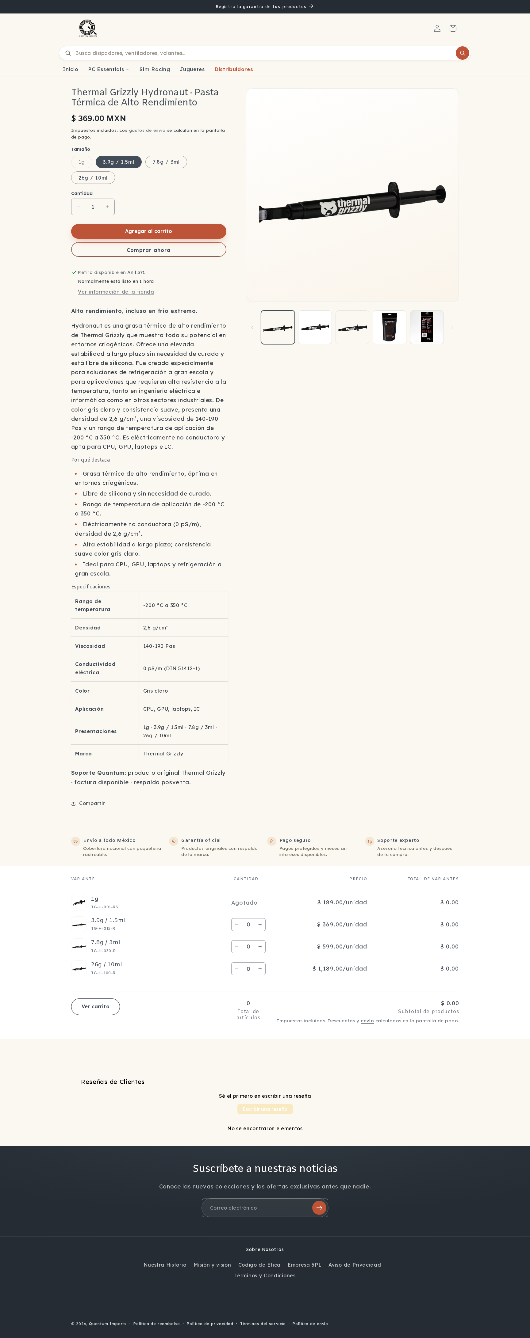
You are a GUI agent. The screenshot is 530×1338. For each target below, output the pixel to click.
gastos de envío (147, 130)
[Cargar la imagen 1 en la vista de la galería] (278, 327)
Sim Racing (155, 69)
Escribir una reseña (265, 1109)
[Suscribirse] (319, 1208)
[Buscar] (462, 53)
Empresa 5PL (305, 1265)
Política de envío (310, 1323)
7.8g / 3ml (166, 162)
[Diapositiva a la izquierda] (252, 327)
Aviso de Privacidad (354, 1265)
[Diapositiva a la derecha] (452, 327)
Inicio (70, 69)
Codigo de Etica (259, 1265)
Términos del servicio (263, 1323)
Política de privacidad (210, 1323)
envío (367, 1021)
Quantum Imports (108, 1323)
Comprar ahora (149, 250)
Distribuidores (234, 69)
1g (85, 163)
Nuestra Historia (165, 1265)
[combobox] (265, 53)
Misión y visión (212, 1265)
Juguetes (192, 69)
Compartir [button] (92, 803)
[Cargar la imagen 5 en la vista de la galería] (389, 327)
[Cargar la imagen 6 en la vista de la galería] (427, 327)
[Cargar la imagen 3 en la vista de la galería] (352, 327)
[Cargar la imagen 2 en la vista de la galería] (315, 327)
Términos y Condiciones (264, 1275)
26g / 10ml (93, 178)
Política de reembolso (156, 1323)
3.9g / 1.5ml (118, 162)
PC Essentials (106, 69)
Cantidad (82, 193)
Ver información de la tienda (116, 292)
